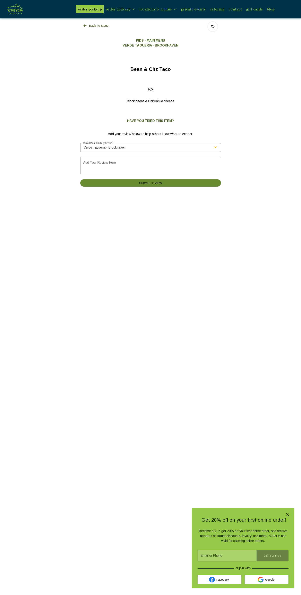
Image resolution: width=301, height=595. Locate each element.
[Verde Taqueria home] (25, 9)
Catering (217, 9)
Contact (235, 9)
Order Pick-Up (90, 9)
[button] (120, 9)
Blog (270, 9)
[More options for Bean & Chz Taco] (213, 27)
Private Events (193, 9)
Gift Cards (254, 9)
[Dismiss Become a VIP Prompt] (288, 515)
